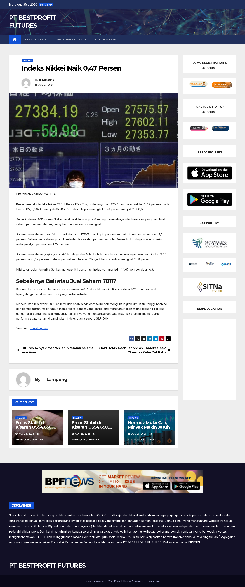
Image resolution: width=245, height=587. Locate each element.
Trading (27, 60)
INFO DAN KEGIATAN (72, 39)
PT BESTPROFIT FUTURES (47, 565)
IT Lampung (46, 80)
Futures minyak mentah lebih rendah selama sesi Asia (57, 350)
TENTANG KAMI (36, 39)
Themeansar (152, 580)
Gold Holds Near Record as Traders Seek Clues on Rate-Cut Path (132, 350)
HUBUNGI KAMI (105, 39)
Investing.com (39, 328)
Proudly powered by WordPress (103, 580)
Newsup (136, 580)
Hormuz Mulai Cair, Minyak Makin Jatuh (149, 425)
